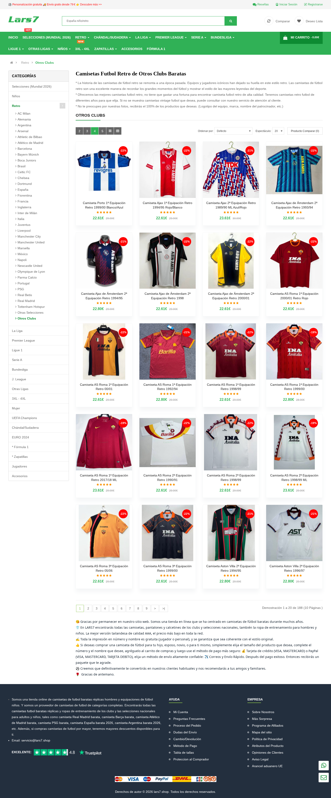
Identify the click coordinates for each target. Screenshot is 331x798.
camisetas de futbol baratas (72, 699)
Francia (23, 201)
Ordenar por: (205, 131)
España (23, 189)
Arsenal (23, 131)
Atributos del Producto (267, 746)
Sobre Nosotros (263, 712)
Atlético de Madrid (30, 143)
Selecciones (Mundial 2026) (32, 86)
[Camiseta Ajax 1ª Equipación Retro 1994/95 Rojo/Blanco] (167, 170)
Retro (25, 62)
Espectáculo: (263, 131)
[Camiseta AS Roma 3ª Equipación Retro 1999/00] (167, 533)
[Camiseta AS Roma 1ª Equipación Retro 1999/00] (294, 351)
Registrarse (315, 4)
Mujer (16, 408)
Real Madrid (26, 301)
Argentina (24, 125)
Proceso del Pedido (187, 725)
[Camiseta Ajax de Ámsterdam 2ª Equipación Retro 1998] (167, 261)
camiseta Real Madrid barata (79, 717)
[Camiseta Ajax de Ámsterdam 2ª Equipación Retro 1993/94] (294, 170)
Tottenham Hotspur (31, 306)
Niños (16, 96)
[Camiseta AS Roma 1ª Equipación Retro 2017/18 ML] (104, 442)
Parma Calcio (27, 277)
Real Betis (25, 295)
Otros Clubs (44, 62)
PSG (21, 289)
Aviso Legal (260, 759)
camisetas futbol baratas (29, 711)
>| (163, 608)
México (23, 254)
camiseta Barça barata (118, 717)
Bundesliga (20, 369)
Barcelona (25, 148)
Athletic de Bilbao (30, 137)
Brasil (21, 166)
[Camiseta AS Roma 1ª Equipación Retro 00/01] (104, 351)
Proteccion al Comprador (191, 759)
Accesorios (19, 476)
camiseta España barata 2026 (91, 723)
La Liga (17, 331)
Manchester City (29, 236)
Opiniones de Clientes (267, 752)
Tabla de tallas (183, 752)
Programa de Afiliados (267, 725)
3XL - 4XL (19, 398)
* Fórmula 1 (20, 447)
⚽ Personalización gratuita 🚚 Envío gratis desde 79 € (55, 4)
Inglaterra (24, 207)
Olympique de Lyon (31, 271)
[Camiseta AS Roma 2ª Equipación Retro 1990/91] (167, 442)
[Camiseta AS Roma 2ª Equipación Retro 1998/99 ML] (294, 442)
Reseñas (262, 4)
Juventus (24, 225)
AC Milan (24, 113)
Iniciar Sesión (288, 4)
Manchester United (31, 242)
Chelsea (23, 178)
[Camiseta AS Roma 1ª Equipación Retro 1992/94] (167, 351)
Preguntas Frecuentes (189, 719)
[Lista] (110, 131)
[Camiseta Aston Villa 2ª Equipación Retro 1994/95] (231, 533)
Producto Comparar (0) (305, 131)
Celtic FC (24, 172)
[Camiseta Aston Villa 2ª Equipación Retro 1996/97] (294, 533)
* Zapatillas (20, 456)
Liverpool (24, 230)
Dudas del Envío (185, 732)
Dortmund (25, 184)
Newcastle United (30, 266)
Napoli (22, 260)
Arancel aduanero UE (267, 766)
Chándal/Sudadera (25, 427)
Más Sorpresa (262, 719)
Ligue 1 (17, 350)
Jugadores (19, 466)
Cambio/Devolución (187, 739)
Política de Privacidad (267, 739)
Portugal (23, 283)
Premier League (23, 340)
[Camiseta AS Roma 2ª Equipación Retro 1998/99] (231, 442)
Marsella (24, 248)
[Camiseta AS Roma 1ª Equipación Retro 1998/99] (231, 351)
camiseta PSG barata (53, 723)
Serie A (17, 360)
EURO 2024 (20, 437)
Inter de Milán (27, 213)
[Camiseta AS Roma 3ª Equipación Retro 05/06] (104, 533)
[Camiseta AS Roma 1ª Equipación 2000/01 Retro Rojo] (294, 261)
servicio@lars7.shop (35, 740)
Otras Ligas (20, 389)
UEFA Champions (24, 418)
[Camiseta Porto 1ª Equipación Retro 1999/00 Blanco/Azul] (104, 170)
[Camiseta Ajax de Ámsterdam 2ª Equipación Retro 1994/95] (104, 261)
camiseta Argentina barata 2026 (137, 723)
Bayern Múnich (28, 154)
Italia (21, 219)
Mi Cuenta (180, 712)
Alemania (24, 119)
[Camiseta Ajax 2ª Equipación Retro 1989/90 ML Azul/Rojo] (231, 170)
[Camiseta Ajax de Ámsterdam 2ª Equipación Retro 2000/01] (231, 261)
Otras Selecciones (30, 312)
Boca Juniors (27, 160)
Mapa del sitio (262, 732)
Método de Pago (185, 746)
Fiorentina (25, 195)
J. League (19, 379)
